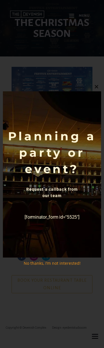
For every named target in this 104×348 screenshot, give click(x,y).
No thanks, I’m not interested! (52, 263)
